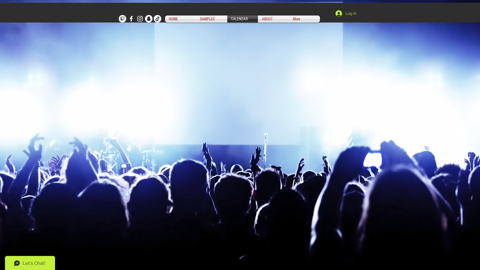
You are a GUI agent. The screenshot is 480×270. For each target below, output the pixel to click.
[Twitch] (122, 18)
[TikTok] (157, 18)
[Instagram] (140, 18)
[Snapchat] (148, 18)
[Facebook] (131, 18)
